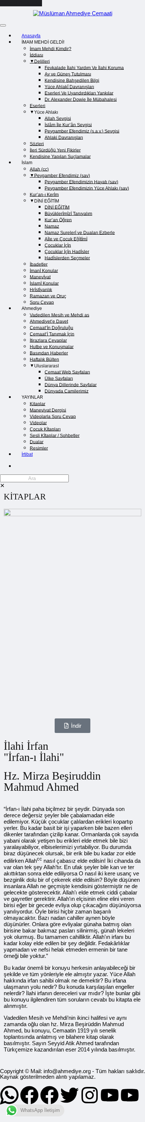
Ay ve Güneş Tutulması (68, 73)
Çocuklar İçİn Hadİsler (67, 251)
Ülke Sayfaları (59, 378)
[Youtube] (109, 1095)
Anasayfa (31, 35)
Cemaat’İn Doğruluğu (51, 327)
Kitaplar (37, 403)
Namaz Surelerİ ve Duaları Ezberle (80, 232)
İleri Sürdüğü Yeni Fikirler (55, 150)
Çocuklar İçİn (58, 245)
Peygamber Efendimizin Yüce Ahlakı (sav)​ (87, 188)
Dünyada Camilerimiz (66, 391)
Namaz (52, 226)
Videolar (38, 422)
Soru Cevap (42, 302)
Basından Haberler (49, 352)
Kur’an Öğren (58, 219)
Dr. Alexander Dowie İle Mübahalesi (81, 99)
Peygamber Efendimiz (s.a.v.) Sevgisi (82, 131)
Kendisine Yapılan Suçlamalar (60, 156)
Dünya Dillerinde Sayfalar (71, 384)
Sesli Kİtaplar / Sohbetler (55, 435)
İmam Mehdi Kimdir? (50, 48)
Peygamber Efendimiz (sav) (62, 175)
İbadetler (39, 264)
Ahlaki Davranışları (64, 137)
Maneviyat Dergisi (48, 410)
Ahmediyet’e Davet (49, 321)
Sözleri (37, 143)
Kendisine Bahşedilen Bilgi (72, 80)
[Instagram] (89, 1095)
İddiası (36, 54)
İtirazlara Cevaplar (48, 340)
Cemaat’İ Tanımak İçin (52, 333)
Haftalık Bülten (44, 359)
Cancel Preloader (21, 3)
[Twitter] (69, 1095)
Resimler (39, 448)
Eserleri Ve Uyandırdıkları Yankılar (79, 92)
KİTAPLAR (25, 496)
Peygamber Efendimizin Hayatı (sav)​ (81, 181)
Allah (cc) (39, 169)
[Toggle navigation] (3, 25)
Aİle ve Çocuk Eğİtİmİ (66, 238)
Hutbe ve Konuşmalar (52, 346)
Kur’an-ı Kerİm (44, 194)
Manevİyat (40, 276)
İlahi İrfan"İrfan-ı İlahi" (34, 751)
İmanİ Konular (44, 270)
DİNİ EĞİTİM (57, 207)
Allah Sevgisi (58, 118)
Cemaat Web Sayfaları (67, 371)
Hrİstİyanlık (41, 289)
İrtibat (27, 454)
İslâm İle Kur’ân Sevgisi (68, 124)
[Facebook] (29, 1095)
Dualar (37, 441)
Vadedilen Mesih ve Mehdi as (59, 314)
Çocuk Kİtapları (45, 429)
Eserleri (37, 105)
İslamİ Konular (44, 283)
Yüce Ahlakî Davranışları (69, 86)
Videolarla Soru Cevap (53, 416)
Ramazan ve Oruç (48, 295)
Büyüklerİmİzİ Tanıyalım (68, 213)
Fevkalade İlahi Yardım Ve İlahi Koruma (84, 67)
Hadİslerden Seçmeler (67, 257)
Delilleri (42, 61)
